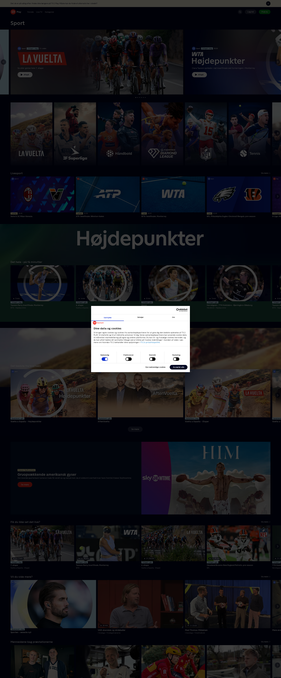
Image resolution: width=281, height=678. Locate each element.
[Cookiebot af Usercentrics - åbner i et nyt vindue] (177, 310)
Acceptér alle (178, 367)
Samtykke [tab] (108, 317)
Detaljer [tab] (140, 317)
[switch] (128, 359)
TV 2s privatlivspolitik (150, 342)
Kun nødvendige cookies (156, 367)
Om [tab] (173, 317)
